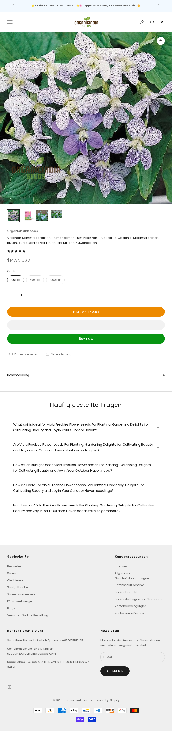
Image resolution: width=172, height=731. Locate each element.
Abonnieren (115, 671)
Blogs (11, 608)
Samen (12, 573)
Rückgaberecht (126, 592)
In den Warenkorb (86, 312)
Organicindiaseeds (22, 231)
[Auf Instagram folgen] (9, 687)
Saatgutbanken (18, 587)
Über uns (121, 566)
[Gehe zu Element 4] (56, 214)
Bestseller (14, 566)
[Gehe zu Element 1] (13, 215)
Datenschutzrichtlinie (129, 585)
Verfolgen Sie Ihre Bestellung (27, 615)
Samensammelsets (21, 594)
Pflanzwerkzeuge (19, 601)
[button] (16, 251)
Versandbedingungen (131, 606)
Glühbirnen (15, 580)
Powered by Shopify (106, 700)
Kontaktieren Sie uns (129, 613)
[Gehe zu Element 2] (28, 215)
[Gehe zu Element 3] (42, 215)
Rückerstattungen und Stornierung (139, 599)
